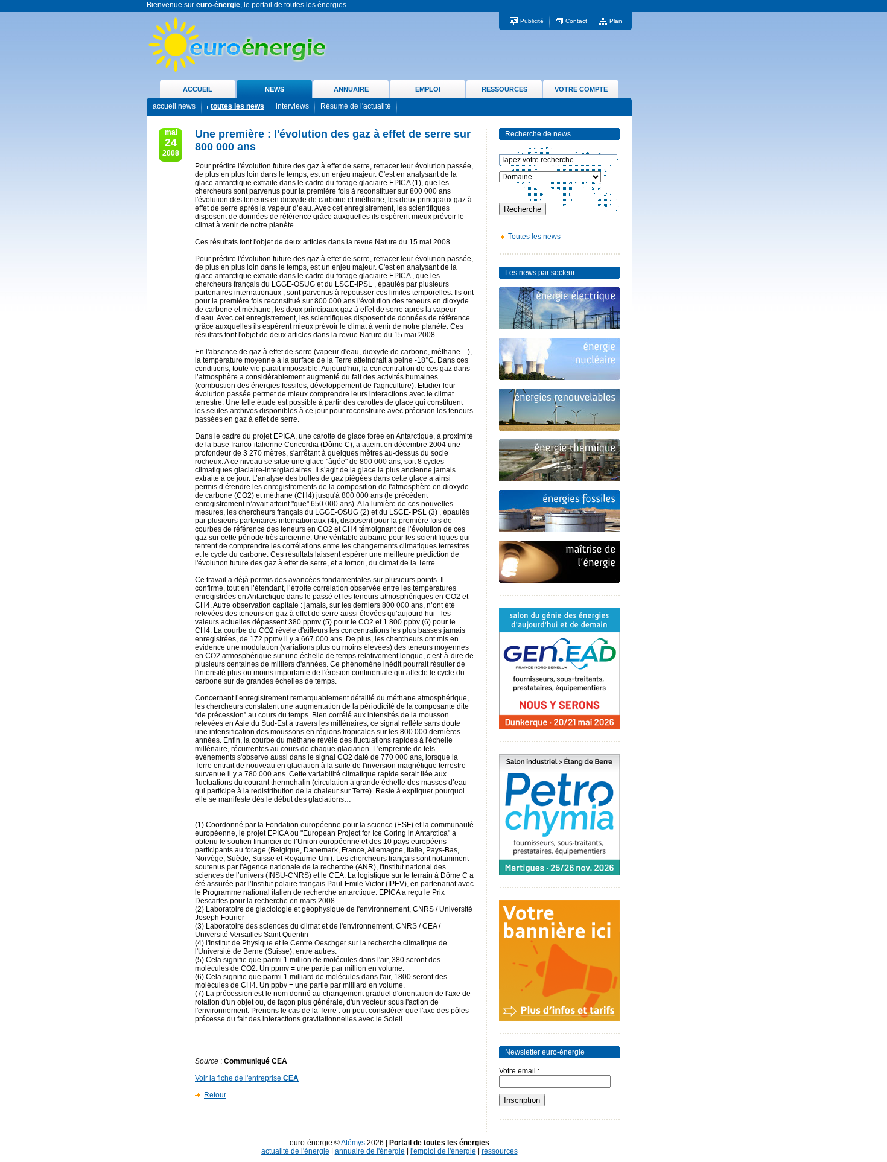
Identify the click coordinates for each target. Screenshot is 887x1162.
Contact (576, 20)
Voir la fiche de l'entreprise (247, 1078)
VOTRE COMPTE (581, 89)
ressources (500, 1151)
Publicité (532, 20)
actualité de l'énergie (295, 1151)
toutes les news (237, 106)
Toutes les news (534, 236)
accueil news (174, 106)
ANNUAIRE (351, 89)
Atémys (353, 1142)
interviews (292, 106)
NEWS (274, 89)
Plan (615, 20)
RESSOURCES (504, 89)
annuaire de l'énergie (370, 1151)
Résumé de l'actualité (355, 106)
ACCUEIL (197, 89)
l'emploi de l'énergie (443, 1151)
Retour (215, 1095)
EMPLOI (427, 89)
